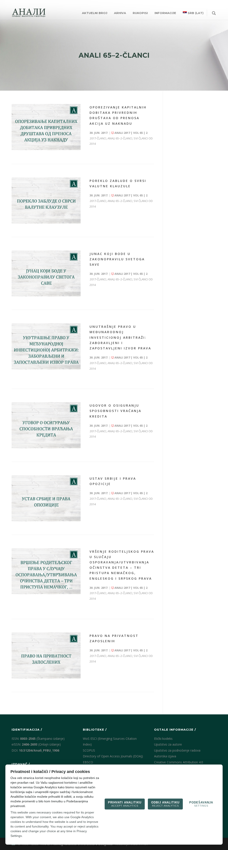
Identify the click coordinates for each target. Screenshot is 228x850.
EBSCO (88, 762)
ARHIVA (120, 13)
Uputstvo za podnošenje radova (177, 750)
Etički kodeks (163, 738)
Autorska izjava (165, 756)
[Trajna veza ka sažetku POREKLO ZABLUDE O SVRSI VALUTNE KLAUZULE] (46, 200)
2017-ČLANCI (98, 138)
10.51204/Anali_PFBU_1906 (39, 750)
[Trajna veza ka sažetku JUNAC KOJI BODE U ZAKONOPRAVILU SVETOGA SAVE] (46, 274)
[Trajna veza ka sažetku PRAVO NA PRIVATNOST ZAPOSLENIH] (46, 655)
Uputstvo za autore (168, 744)
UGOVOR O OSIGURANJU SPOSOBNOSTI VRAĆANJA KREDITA (115, 410)
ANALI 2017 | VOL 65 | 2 (130, 133)
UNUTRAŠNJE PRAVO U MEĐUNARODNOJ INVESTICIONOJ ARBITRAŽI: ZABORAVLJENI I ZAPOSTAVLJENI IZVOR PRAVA (120, 337)
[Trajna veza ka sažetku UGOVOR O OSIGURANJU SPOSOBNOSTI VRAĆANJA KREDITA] (46, 425)
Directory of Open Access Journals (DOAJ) (113, 756)
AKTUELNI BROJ (94, 13)
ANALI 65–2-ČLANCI (120, 138)
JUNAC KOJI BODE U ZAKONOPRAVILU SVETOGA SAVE (117, 259)
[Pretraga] (213, 13)
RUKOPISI (140, 13)
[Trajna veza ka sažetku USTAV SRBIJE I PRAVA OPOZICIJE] (46, 498)
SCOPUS (89, 750)
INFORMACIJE (165, 13)
